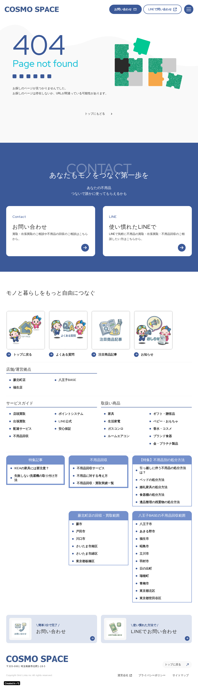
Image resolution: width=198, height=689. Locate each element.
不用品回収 (21, 436)
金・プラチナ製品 (165, 444)
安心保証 (65, 429)
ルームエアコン (119, 436)
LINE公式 (65, 421)
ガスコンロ (115, 429)
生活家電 (114, 421)
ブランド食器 (162, 436)
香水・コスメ (162, 429)
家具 (111, 414)
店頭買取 (19, 414)
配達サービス (22, 429)
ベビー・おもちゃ (165, 421)
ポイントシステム (71, 414)
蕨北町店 (19, 380)
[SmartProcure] (32, 9)
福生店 (17, 387)
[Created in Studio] (12, 683)
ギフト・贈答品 (164, 414)
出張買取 (19, 421)
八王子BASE (67, 380)
